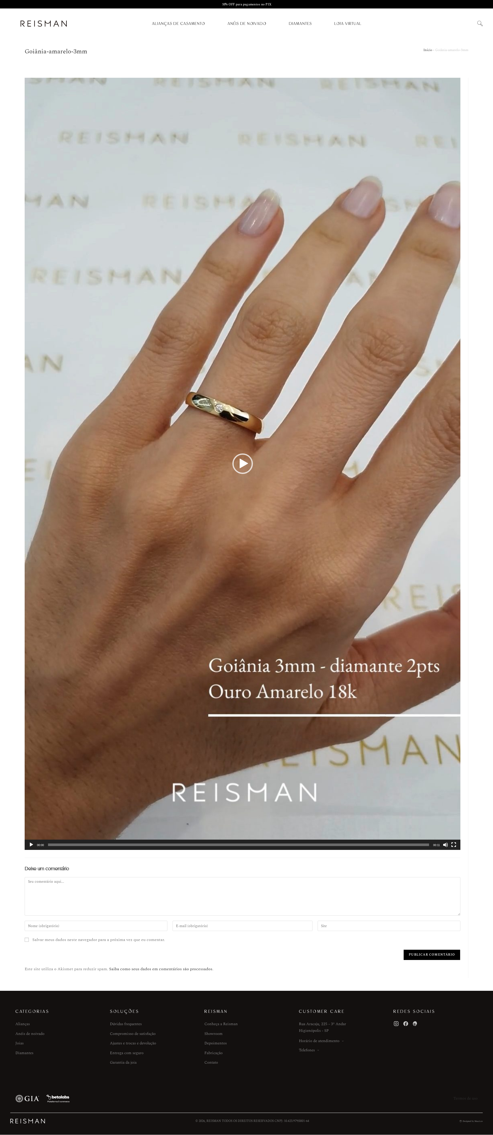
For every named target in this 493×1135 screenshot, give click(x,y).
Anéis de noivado (29, 1034)
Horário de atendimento (319, 1041)
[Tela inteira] (453, 844)
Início (427, 50)
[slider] (238, 844)
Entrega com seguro (127, 1053)
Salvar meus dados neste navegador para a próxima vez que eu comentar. (98, 940)
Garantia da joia (123, 1062)
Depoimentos (215, 1043)
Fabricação (213, 1053)
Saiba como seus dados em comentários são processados (160, 969)
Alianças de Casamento (178, 23)
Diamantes (300, 23)
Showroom (213, 1034)
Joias (19, 1043)
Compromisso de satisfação (133, 1034)
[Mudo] (445, 844)
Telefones (307, 1050)
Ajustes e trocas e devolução (133, 1043)
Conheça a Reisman (221, 1024)
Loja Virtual (348, 23)
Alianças (22, 1024)
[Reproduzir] (31, 844)
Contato (211, 1062)
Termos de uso (465, 1098)
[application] (242, 464)
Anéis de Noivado (246, 23)
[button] (480, 24)
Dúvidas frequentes (126, 1024)
